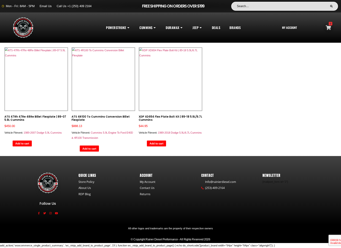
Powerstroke (116, 27)
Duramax (172, 27)
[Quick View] (11, 143)
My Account (289, 27)
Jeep (196, 27)
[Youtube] (56, 213)
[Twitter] (44, 213)
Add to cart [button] (22, 143)
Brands (235, 27)
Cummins (146, 27)
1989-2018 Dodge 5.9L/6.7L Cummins (180, 132)
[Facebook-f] (38, 213)
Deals (216, 27)
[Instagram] (50, 213)
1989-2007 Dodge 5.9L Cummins (43, 132)
